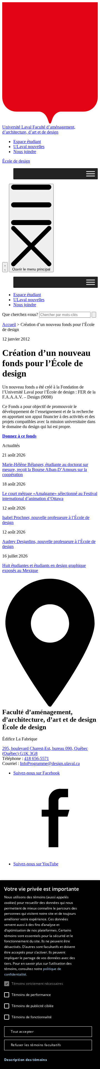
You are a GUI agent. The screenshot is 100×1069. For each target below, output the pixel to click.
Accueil (9, 324)
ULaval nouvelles (28, 146)
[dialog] (50, 974)
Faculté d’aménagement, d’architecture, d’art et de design (38, 129)
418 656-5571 (36, 758)
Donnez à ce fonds (19, 436)
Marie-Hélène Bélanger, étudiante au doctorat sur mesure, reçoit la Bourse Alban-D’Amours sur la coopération (45, 469)
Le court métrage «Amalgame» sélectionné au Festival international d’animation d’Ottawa (49, 496)
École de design (16, 161)
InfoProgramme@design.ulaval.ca (50, 763)
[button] (25, 1060)
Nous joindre (24, 151)
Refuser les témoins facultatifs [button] (36, 1045)
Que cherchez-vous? (20, 314)
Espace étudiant (27, 141)
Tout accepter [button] (22, 1031)
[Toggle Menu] (90, 174)
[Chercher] (5, 267)
